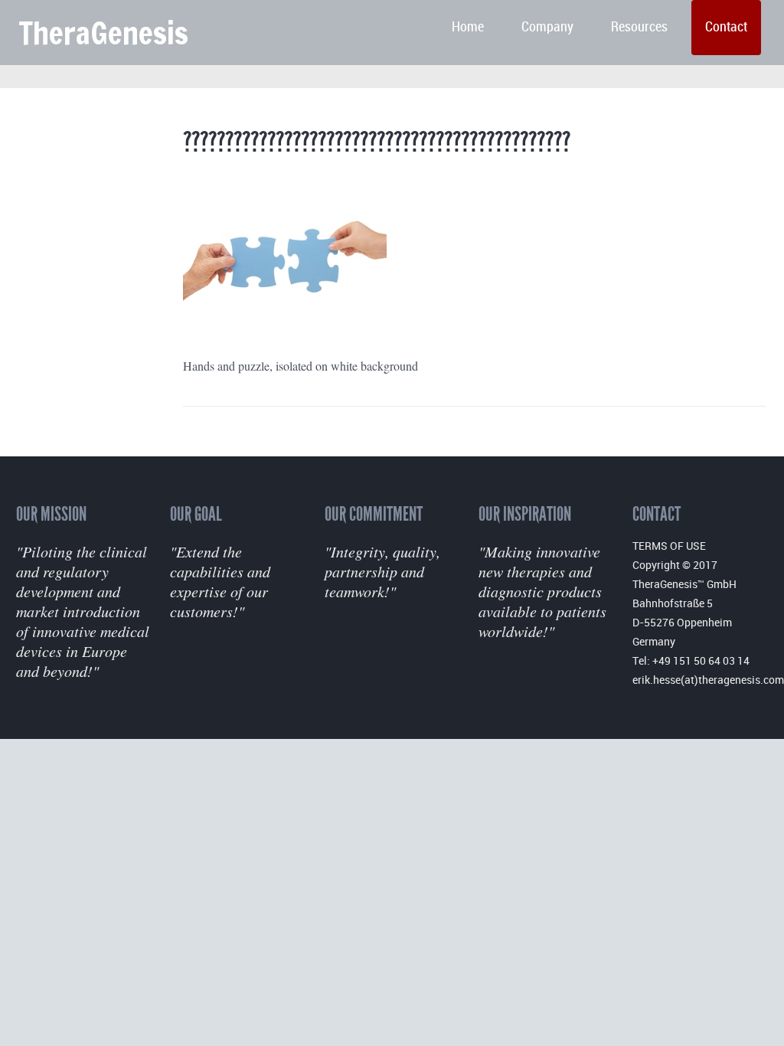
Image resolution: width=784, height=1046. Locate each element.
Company (547, 27)
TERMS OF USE (669, 545)
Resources (639, 27)
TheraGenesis (103, 32)
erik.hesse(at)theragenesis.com (708, 679)
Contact (726, 27)
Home (468, 27)
